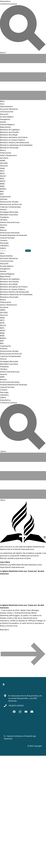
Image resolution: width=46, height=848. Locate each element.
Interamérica (5, 1)
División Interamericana (9, 222)
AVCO (2, 171)
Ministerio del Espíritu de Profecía (13, 137)
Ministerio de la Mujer (9, 135)
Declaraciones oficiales (9, 202)
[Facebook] (14, 711)
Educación (4, 114)
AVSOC (2, 181)
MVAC (2, 186)
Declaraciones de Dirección (11, 204)
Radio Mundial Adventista (26, 565)
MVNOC (3, 189)
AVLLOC (3, 176)
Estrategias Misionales (9, 212)
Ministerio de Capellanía (9, 129)
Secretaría (4, 158)
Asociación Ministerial (9, 109)
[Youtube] (26, 711)
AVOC (2, 178)
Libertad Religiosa (7, 124)
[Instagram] (20, 711)
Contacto (3, 240)
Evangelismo (5, 119)
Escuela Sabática (6, 117)
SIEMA (2, 160)
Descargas (4, 243)
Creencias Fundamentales (10, 207)
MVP (2, 191)
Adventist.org (5, 565)
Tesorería (4, 166)
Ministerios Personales (9, 147)
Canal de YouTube (7, 238)
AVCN (2, 173)
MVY (2, 194)
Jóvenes (3, 122)
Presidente (4, 217)
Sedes (2, 168)
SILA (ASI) (3, 163)
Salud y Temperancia (8, 155)
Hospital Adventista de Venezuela (13, 235)
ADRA (2, 227)
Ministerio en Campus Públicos (12, 140)
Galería (3, 248)
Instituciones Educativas (10, 232)
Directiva (3, 199)
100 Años (3, 220)
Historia (3, 209)
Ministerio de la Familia (9, 132)
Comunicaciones (6, 111)
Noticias (3, 230)
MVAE (2, 184)
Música (3, 150)
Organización (5, 196)
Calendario (4, 245)
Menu (3, 500)
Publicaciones (5, 153)
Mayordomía (5, 127)
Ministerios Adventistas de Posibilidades (16, 145)
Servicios (3, 225)
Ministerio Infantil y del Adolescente (14, 142)
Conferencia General (8, 4)
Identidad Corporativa (9, 214)
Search (3, 451)
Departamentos (6, 106)
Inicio (2, 104)
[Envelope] (32, 711)
